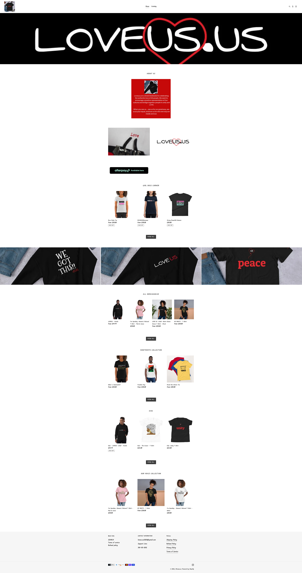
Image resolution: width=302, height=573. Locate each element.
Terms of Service (172, 551)
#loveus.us (178, 569)
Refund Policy (171, 544)
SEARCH (111, 540)
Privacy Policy (171, 548)
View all (151, 237)
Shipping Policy (171, 540)
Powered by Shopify (188, 569)
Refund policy (113, 545)
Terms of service (114, 542)
